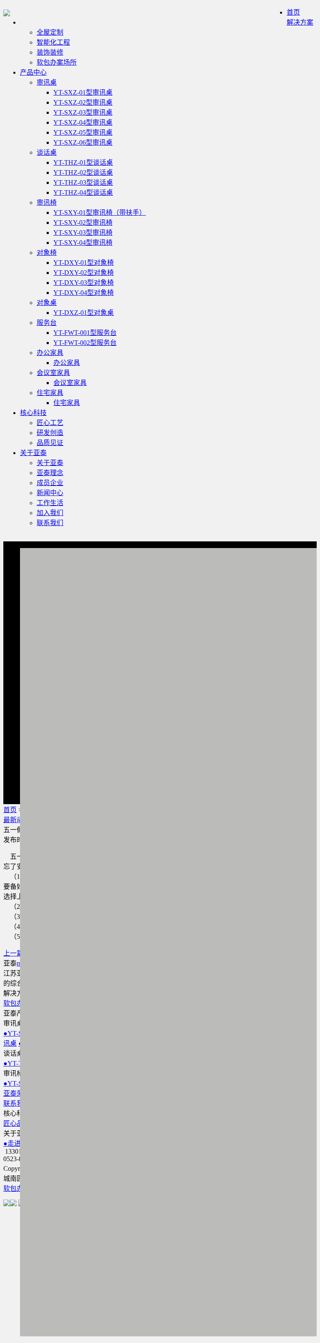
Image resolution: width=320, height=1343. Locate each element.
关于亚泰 (33, 452)
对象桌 (47, 302)
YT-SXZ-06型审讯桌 (82, 142)
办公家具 (50, 352)
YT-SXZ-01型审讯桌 (82, 92)
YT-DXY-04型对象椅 (83, 292)
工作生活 (50, 502)
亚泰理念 (50, 472)
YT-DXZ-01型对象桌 (83, 312)
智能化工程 (53, 42)
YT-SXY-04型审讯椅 (82, 242)
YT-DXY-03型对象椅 (83, 282)
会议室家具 (53, 372)
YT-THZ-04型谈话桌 (83, 192)
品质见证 (50, 442)
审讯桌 (47, 82)
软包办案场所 (57, 62)
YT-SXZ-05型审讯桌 (82, 132)
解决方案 (300, 22)
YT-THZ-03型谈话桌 (83, 182)
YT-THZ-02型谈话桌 (83, 172)
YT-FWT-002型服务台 (85, 342)
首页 (293, 12)
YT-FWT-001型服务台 (85, 332)
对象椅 (47, 252)
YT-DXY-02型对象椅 (83, 272)
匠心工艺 (50, 422)
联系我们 (50, 522)
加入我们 (50, 512)
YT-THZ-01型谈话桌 (83, 162)
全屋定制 (50, 32)
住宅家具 (50, 392)
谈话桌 (47, 152)
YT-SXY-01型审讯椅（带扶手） (99, 212)
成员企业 (50, 482)
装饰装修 (50, 52)
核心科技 (33, 412)
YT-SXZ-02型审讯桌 (82, 102)
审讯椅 (47, 202)
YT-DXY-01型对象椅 (83, 262)
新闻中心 (50, 492)
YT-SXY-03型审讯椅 (82, 232)
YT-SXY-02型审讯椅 (82, 222)
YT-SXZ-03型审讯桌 (82, 112)
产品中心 (33, 72)
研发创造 (50, 432)
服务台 (47, 322)
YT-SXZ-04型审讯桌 (82, 122)
